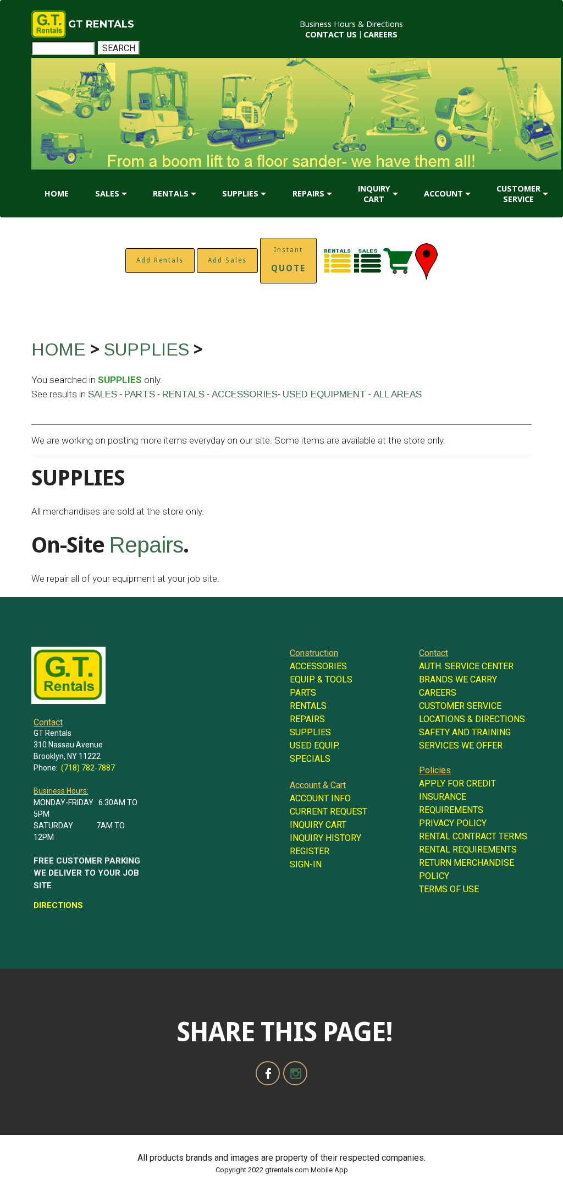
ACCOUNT (443, 193)
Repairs (146, 545)
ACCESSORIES (245, 394)
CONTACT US (331, 34)
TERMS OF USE (449, 889)
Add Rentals (160, 260)
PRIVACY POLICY (453, 823)
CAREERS (380, 34)
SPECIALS (310, 758)
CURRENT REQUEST (328, 811)
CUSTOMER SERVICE (518, 193)
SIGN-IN (306, 864)
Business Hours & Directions (351, 24)
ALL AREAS (397, 394)
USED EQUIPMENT (324, 394)
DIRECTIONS (58, 905)
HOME (57, 193)
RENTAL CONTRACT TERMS (473, 836)
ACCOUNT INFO (320, 798)
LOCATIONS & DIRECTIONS (472, 719)
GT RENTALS (101, 24)
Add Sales (227, 260)
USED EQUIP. (314, 745)
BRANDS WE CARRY (458, 679)
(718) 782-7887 (88, 767)
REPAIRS (308, 193)
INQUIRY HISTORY (325, 838)
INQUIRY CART (374, 193)
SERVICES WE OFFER (461, 745)
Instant (288, 260)
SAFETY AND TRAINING (465, 732)
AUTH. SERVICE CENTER (466, 666)
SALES (107, 193)
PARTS (139, 394)
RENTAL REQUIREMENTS (468, 849)
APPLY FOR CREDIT (457, 783)
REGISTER (309, 851)
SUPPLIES (240, 193)
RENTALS (171, 193)
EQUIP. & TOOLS (321, 679)
